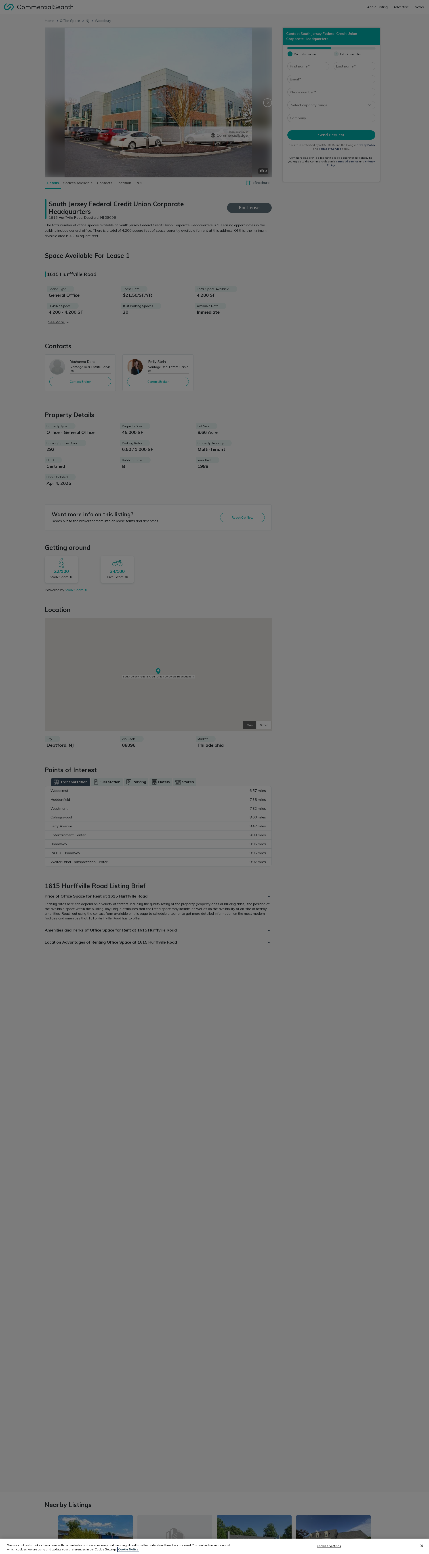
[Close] (422, 1546)
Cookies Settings (329, 1546)
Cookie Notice (128, 1549)
